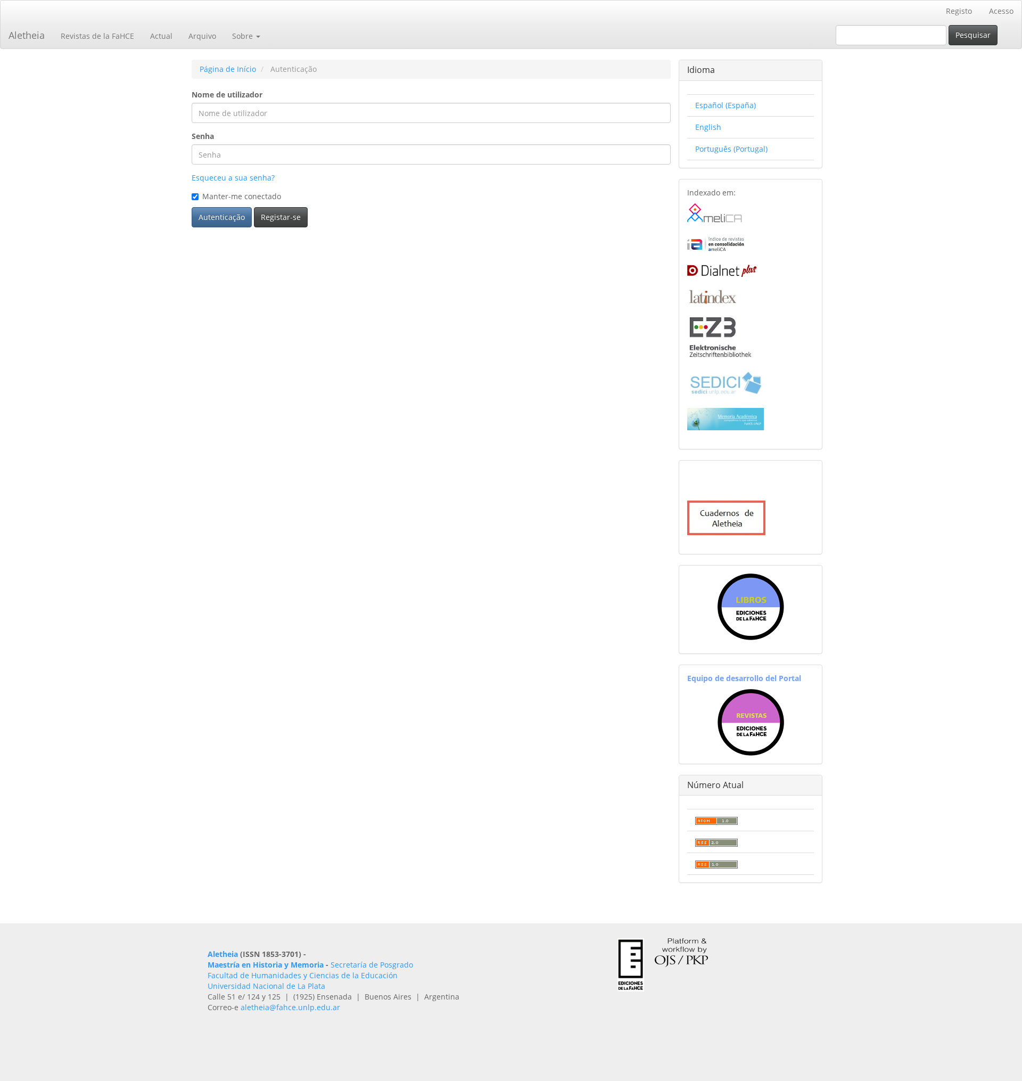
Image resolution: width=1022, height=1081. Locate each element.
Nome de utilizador (227, 94)
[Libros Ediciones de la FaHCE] (750, 607)
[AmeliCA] (715, 213)
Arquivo (202, 36)
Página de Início (228, 69)
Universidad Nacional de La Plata (266, 986)
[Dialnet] (721, 269)
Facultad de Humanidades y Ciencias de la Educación (303, 975)
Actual (161, 36)
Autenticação (222, 217)
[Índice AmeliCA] (715, 243)
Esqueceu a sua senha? (233, 178)
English (708, 127)
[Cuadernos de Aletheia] (726, 517)
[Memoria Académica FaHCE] (725, 418)
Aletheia (27, 35)
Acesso (1001, 11)
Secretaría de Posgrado (372, 965)
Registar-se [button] (281, 217)
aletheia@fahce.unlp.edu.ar (290, 1007)
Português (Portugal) (731, 149)
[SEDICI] (725, 382)
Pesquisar (973, 35)
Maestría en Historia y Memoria (266, 965)
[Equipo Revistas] (751, 721)
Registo (959, 11)
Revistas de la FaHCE (97, 36)
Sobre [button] (243, 36)
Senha (203, 136)
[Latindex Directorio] (711, 295)
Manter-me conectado (241, 196)
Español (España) (725, 105)
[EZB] (720, 336)
